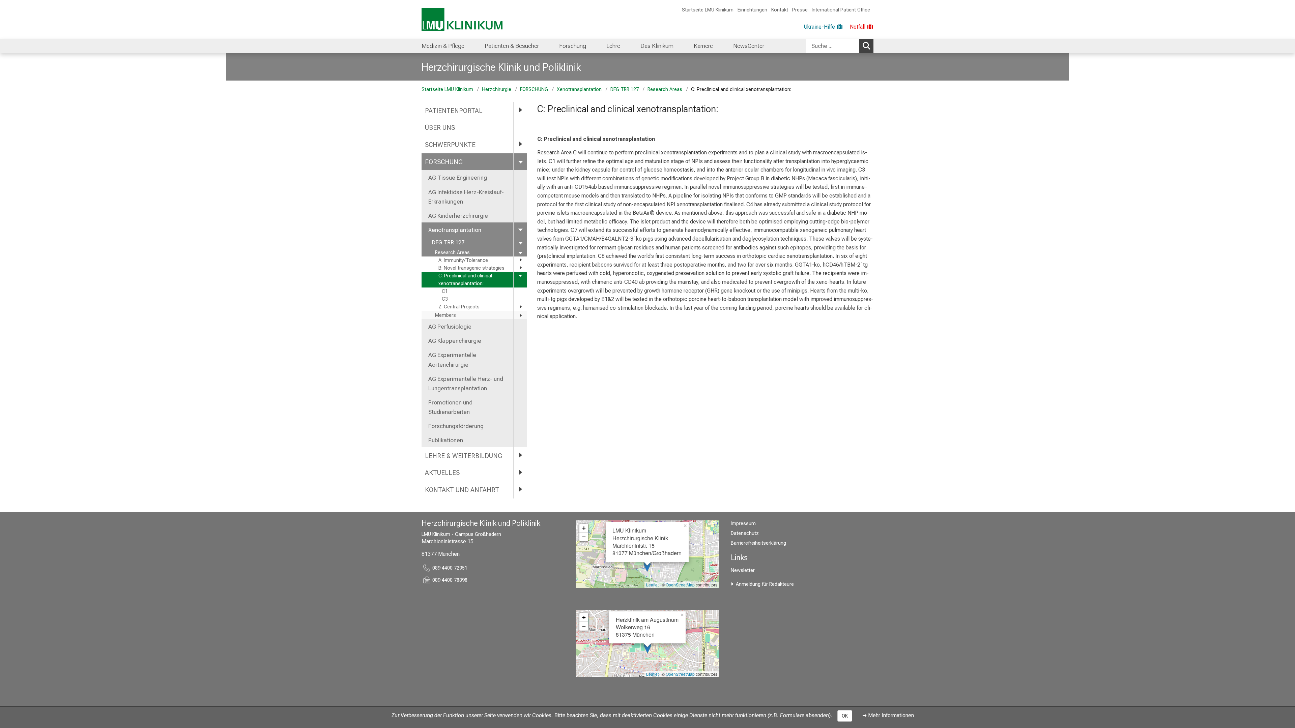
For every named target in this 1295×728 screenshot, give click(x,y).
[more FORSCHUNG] (520, 161)
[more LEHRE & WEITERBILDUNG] (520, 455)
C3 (445, 299)
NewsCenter (748, 45)
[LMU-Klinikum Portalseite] (462, 19)
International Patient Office (841, 10)
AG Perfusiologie (450, 326)
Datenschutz (745, 533)
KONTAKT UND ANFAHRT (462, 490)
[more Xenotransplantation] (520, 229)
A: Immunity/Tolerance (463, 260)
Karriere (703, 45)
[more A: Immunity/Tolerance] (520, 260)
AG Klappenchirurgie (454, 340)
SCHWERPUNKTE (450, 145)
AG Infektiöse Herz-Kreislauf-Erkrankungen (466, 197)
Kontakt (779, 10)
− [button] (584, 536)
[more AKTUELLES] (520, 472)
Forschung (572, 45)
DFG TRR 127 (624, 89)
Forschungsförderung (456, 426)
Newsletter (743, 570)
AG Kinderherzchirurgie (458, 215)
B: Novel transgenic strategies (471, 268)
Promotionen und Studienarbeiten (450, 407)
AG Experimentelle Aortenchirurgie (452, 360)
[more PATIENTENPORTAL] (520, 110)
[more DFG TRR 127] (520, 242)
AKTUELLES (442, 473)
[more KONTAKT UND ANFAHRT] (520, 489)
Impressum (743, 523)
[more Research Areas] (520, 253)
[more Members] (520, 315)
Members (445, 315)
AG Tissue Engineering (457, 177)
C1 (445, 291)
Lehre (613, 45)
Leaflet (652, 584)
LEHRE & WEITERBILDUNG (463, 456)
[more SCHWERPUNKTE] (520, 144)
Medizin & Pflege (443, 45)
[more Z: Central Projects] (520, 306)
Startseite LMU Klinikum (707, 10)
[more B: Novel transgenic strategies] (520, 268)
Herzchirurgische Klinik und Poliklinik (501, 67)
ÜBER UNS (441, 127)
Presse (800, 10)
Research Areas (665, 89)
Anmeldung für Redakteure (765, 584)
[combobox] (839, 46)
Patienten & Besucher (512, 45)
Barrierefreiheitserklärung (758, 543)
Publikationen (445, 440)
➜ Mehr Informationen (888, 715)
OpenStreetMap (680, 584)
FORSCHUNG (534, 89)
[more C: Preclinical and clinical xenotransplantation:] (520, 275)
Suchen (866, 46)
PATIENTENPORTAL (454, 111)
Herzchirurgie (496, 89)
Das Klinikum (656, 45)
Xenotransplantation (579, 89)
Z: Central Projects (459, 307)
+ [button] (584, 528)
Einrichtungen (752, 10)
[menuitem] (443, 46)
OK (845, 716)
